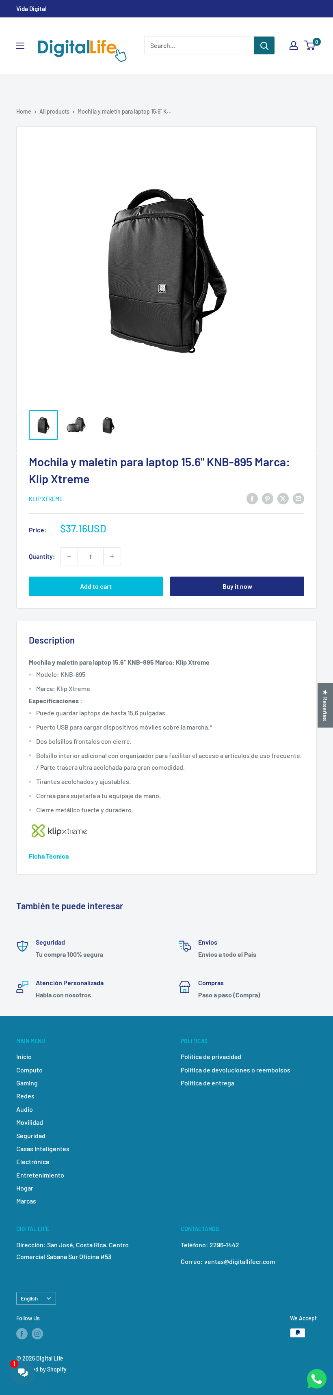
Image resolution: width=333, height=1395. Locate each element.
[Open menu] (20, 46)
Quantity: (42, 556)
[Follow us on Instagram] (37, 1333)
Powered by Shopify (41, 1369)
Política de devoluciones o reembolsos (235, 1070)
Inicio (24, 1056)
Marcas (26, 1201)
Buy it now (237, 586)
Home (23, 111)
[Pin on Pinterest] (267, 498)
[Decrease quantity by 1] (69, 556)
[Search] (264, 45)
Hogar (24, 1188)
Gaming (27, 1083)
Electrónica (32, 1161)
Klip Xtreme (46, 498)
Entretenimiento (40, 1175)
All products (54, 111)
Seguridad (30, 1135)
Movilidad (29, 1122)
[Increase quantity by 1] (112, 556)
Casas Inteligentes (42, 1148)
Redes (25, 1096)
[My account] (294, 45)
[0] (310, 45)
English (29, 1298)
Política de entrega (207, 1083)
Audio (24, 1109)
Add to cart (96, 586)
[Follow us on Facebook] (22, 1333)
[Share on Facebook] (252, 498)
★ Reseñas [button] (325, 705)
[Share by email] (298, 498)
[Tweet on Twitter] (283, 498)
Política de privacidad (211, 1056)
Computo (29, 1070)
